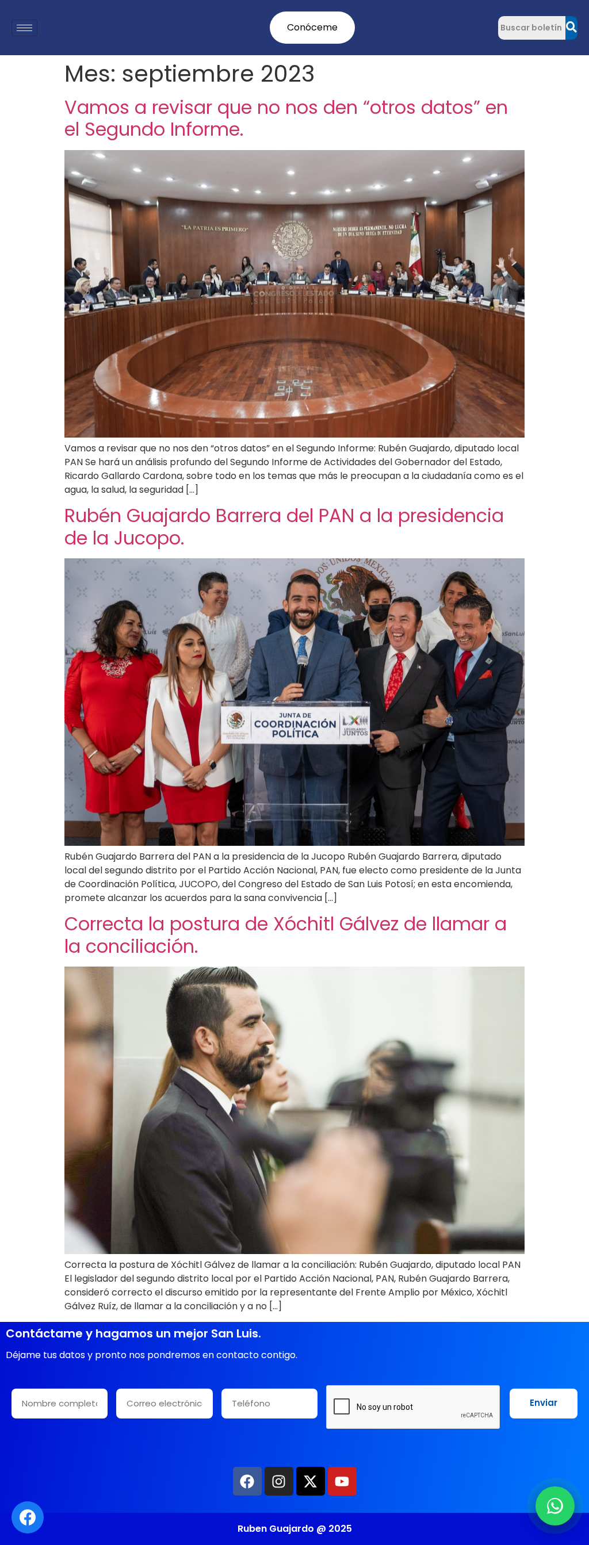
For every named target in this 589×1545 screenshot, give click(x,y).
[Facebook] (247, 1481)
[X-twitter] (310, 1481)
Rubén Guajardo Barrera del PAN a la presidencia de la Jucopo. (284, 526)
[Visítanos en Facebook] (28, 1517)
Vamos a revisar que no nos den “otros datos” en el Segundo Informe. (286, 118)
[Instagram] (279, 1481)
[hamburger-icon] (24, 28)
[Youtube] (342, 1481)
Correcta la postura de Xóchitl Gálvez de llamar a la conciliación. (285, 935)
